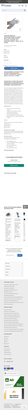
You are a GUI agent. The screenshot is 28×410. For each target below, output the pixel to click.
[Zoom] (20, 29)
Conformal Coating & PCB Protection (12, 316)
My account (6, 343)
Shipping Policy (7, 352)
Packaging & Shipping (9, 295)
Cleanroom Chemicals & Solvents (11, 313)
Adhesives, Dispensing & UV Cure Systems (13, 325)
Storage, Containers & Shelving (11, 320)
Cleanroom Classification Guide (11, 284)
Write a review (14, 165)
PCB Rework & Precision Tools (10, 327)
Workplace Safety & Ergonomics (11, 300)
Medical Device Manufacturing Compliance (13, 297)
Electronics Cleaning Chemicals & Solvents (13, 302)
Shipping (6, 65)
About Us (6, 340)
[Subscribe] (20, 255)
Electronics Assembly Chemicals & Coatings (14, 329)
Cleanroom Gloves (8, 309)
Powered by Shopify (17, 407)
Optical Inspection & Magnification (12, 315)
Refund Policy (7, 350)
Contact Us (6, 336)
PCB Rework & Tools (8, 291)
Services (6, 338)
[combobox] (14, 10)
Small (6, 52)
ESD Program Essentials (9, 286)
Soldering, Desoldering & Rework (11, 322)
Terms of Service (7, 354)
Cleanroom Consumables (9, 311)
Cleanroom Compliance (9, 288)
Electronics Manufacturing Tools (11, 293)
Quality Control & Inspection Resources (12, 298)
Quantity (6, 60)
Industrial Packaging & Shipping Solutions (13, 331)
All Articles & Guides (8, 304)
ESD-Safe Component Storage (10, 318)
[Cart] (22, 5)
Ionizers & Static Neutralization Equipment (13, 323)
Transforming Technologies (10, 45)
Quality (5, 341)
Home (5, 33)
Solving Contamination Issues (10, 290)
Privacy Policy (7, 349)
